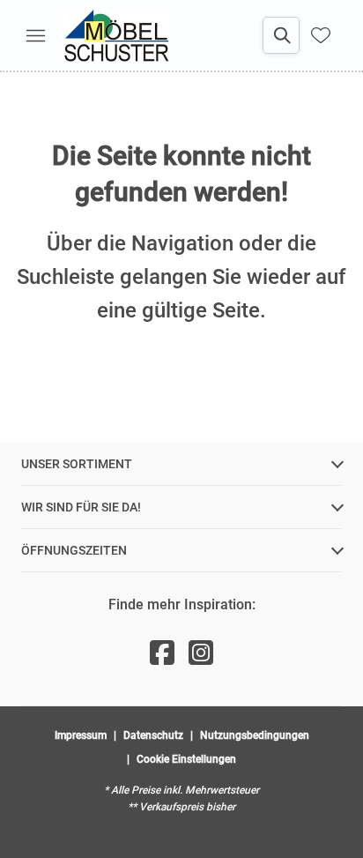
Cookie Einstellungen (186, 759)
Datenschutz (153, 735)
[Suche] (281, 35)
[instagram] (201, 653)
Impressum (81, 735)
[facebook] (162, 653)
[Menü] (35, 35)
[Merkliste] (321, 35)
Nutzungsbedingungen (254, 735)
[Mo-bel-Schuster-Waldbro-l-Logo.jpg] (116, 35)
